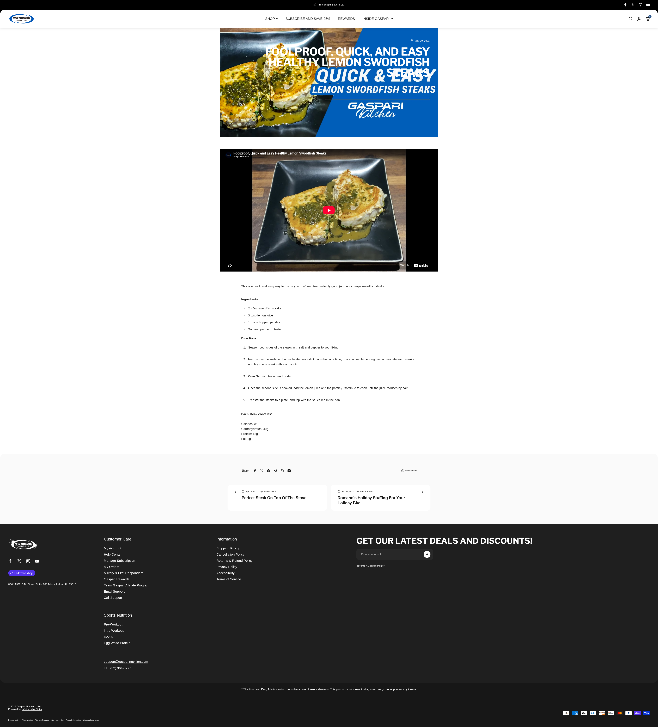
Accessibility (225, 573)
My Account (112, 548)
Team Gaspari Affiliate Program (126, 585)
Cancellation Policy (230, 554)
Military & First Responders (123, 573)
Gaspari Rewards (117, 579)
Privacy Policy (226, 567)
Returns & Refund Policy (234, 560)
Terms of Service (228, 579)
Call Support (113, 597)
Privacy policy (27, 720)
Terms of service (42, 720)
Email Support (114, 591)
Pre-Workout (113, 624)
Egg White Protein (117, 643)
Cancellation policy (73, 720)
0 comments (411, 471)
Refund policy (14, 720)
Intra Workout (114, 630)
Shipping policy (57, 720)
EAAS (108, 637)
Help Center (112, 554)
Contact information (91, 720)
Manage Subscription (119, 560)
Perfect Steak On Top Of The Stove (274, 497)
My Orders (111, 567)
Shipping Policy (227, 548)
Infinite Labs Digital (32, 709)
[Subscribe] (427, 554)
